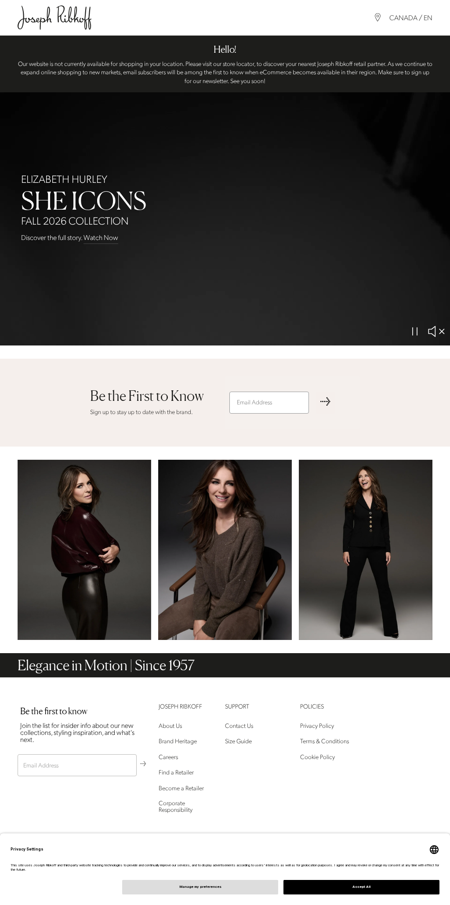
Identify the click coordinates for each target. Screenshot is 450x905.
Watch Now (100, 238)
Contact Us (239, 726)
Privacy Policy (317, 726)
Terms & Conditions (324, 741)
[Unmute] (436, 331)
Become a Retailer (181, 788)
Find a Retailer (176, 773)
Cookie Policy (317, 757)
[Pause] (415, 331)
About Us (170, 726)
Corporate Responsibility (175, 807)
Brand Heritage (178, 741)
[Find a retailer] (378, 17)
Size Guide (238, 741)
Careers (168, 757)
